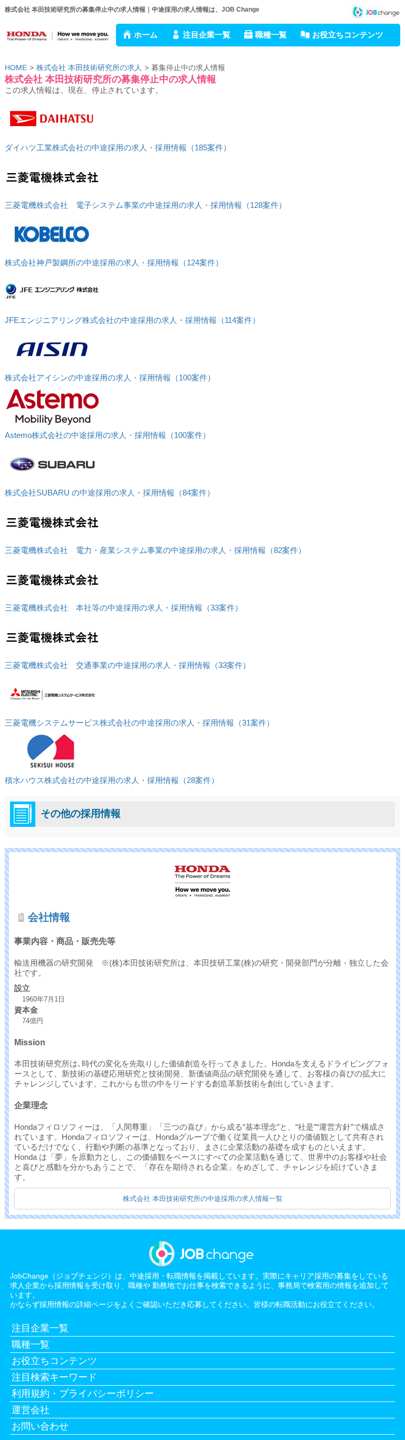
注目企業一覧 (206, 34)
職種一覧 (271, 34)
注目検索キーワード (54, 1377)
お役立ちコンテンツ (347, 34)
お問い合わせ (40, 1426)
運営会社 (31, 1410)
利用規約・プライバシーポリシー (83, 1393)
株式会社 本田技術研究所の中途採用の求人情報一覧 (203, 1199)
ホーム (146, 34)
